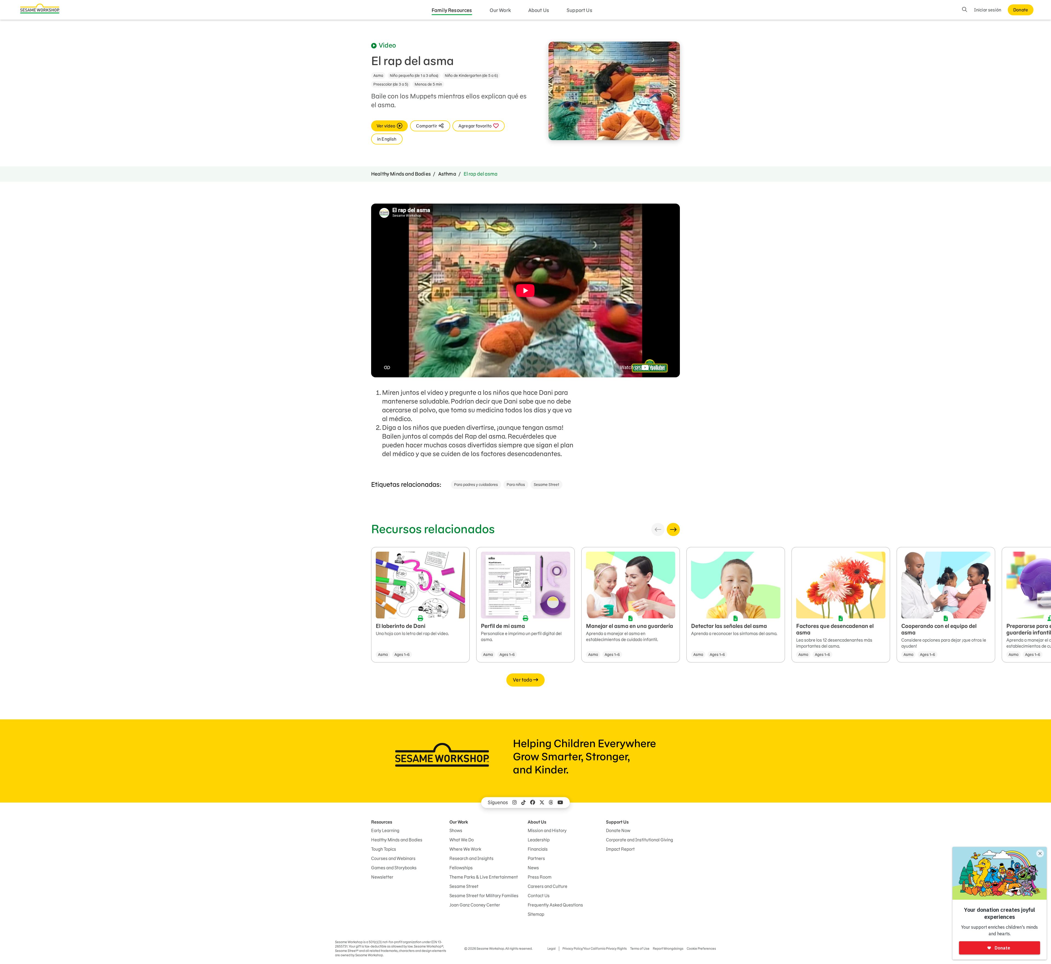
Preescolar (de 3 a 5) (390, 84)
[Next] (673, 529)
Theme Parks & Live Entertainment (483, 877)
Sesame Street (546, 484)
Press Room (540, 877)
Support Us (579, 10)
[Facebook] (532, 802)
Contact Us (539, 895)
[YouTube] (560, 802)
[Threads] (551, 802)
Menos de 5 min (428, 84)
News (533, 867)
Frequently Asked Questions (555, 905)
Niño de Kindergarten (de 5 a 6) (471, 75)
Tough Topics (383, 849)
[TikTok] (523, 802)
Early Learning (385, 830)
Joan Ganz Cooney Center (474, 905)
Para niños (516, 484)
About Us (538, 10)
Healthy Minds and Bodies (401, 174)
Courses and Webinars (393, 858)
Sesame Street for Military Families (483, 895)
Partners (536, 858)
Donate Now (618, 830)
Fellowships (461, 867)
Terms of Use (639, 948)
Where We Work (465, 849)
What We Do (461, 840)
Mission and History (547, 830)
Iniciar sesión (987, 10)
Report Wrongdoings (668, 948)
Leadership (539, 840)
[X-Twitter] (541, 802)
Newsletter (382, 877)
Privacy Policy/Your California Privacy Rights (594, 948)
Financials (538, 849)
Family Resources (452, 10)
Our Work (500, 10)
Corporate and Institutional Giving (639, 840)
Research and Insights (471, 858)
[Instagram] (514, 802)
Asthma (447, 174)
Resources (381, 822)
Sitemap (536, 914)
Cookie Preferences (701, 948)
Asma (378, 75)
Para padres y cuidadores (476, 484)
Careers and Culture (547, 886)
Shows (455, 830)
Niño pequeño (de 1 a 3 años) (414, 75)
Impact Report (620, 849)
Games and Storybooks (394, 867)
